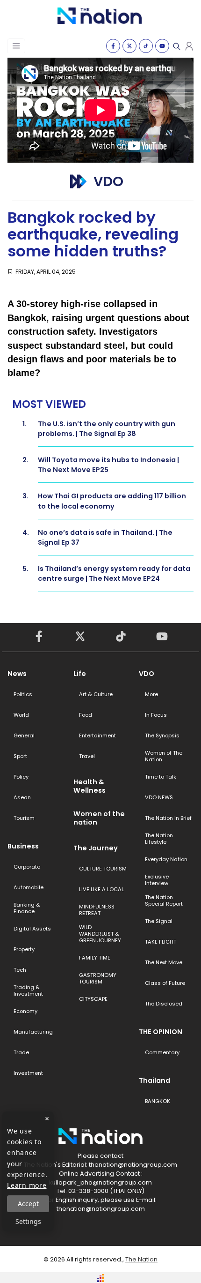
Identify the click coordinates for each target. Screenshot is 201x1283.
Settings (28, 1221)
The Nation (141, 1259)
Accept (28, 1203)
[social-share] (113, 46)
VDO (146, 673)
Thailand (154, 1080)
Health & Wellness (89, 786)
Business (23, 846)
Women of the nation (99, 818)
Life (79, 673)
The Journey (95, 848)
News (17, 673)
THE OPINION (160, 1031)
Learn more (27, 1185)
